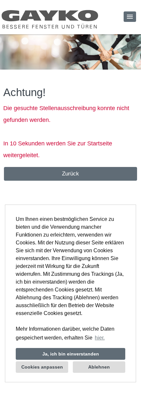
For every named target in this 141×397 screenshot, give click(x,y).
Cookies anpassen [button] (42, 367)
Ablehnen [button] (99, 367)
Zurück (70, 174)
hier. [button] (100, 337)
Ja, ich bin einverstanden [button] (70, 353)
